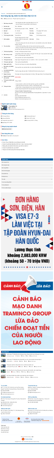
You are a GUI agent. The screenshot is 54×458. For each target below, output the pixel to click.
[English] (31, 1)
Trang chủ (3, 13)
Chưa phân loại (5, 173)
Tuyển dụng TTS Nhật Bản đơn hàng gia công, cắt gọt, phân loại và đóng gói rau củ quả (25, 354)
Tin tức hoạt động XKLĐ (6, 182)
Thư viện (3, 179)
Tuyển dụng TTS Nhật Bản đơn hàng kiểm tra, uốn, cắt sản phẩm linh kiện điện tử (24, 359)
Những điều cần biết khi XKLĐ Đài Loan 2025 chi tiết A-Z (15, 146)
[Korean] (29, 1)
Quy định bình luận (5, 432)
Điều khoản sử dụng (5, 428)
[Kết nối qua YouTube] (32, 436)
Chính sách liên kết (5, 430)
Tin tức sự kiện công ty (6, 187)
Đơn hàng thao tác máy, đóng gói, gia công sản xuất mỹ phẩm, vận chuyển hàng (24, 370)
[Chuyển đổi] (51, 168)
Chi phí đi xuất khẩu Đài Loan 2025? (10, 147)
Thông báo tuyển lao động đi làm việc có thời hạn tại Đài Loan (20, 364)
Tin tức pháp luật (5, 184)
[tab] (27, 129)
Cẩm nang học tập (5, 165)
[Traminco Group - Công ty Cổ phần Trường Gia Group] (27, 7)
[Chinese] (27, 1)
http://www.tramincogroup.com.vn (17, 109)
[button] (2, 7)
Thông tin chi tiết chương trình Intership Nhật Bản (13, 149)
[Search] (52, 7)
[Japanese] (25, 1)
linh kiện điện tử (9, 135)
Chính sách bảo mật (5, 427)
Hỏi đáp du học (5, 176)
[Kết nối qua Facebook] (31, 436)
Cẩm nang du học (5, 162)
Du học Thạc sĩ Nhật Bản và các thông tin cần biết (13, 142)
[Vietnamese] (23, 1)
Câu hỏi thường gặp (6, 170)
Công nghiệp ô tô (22, 18)
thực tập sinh (16, 135)
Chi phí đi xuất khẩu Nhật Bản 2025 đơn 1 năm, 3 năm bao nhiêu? (17, 144)
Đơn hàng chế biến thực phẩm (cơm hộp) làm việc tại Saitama (20, 375)
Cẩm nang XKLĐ (5, 167)
